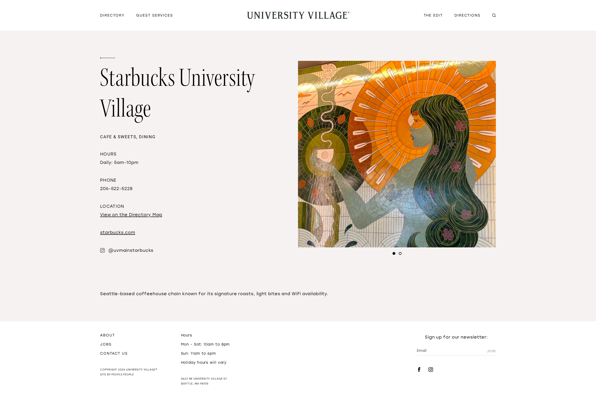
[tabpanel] (397, 154)
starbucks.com (117, 232)
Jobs (106, 344)
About (107, 335)
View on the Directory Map (131, 214)
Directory (112, 15)
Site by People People (117, 374)
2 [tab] (400, 253)
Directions (467, 15)
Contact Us (114, 353)
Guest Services (154, 15)
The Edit (433, 15)
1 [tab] (394, 253)
